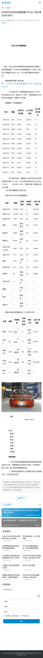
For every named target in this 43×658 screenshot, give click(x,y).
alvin (3, 20)
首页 (3, 8)
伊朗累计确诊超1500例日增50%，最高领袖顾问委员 (11, 576)
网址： (6, 612)
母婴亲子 (4, 23)
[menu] (40, 2)
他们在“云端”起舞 (29, 565)
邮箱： (6, 606)
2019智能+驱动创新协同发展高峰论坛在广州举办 (11, 557)
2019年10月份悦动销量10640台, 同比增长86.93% (31, 576)
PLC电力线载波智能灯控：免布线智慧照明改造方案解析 (31, 547)
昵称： (6, 601)
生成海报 (8, 504)
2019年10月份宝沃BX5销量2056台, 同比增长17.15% (11, 537)
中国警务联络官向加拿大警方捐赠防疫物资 (10, 547)
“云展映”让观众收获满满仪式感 (10, 566)
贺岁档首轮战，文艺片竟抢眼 (31, 537)
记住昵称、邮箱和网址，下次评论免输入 (17, 616)
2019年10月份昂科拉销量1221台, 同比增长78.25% (32, 557)
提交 (21, 621)
